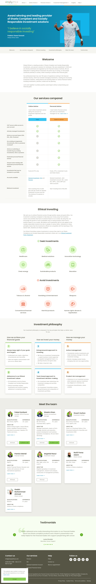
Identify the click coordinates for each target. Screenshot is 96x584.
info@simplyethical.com (12, 559)
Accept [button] (15, 579)
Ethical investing (40, 50)
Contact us (51, 562)
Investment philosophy (55, 50)
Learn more (63, 113)
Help (79, 2)
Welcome (11, 50)
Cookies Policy (70, 581)
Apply (37, 119)
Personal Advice (45, 2)
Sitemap (89, 581)
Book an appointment (54, 564)
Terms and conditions (80, 581)
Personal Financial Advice (34, 567)
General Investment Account (35, 564)
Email (13, 442)
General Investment (33, 178)
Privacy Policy (61, 581)
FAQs (49, 559)
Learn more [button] (6, 574)
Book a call (25, 442)
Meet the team (69, 50)
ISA (41, 178)
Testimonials (84, 50)
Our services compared (26, 50)
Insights (73, 2)
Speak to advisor (59, 119)
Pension (30, 180)
